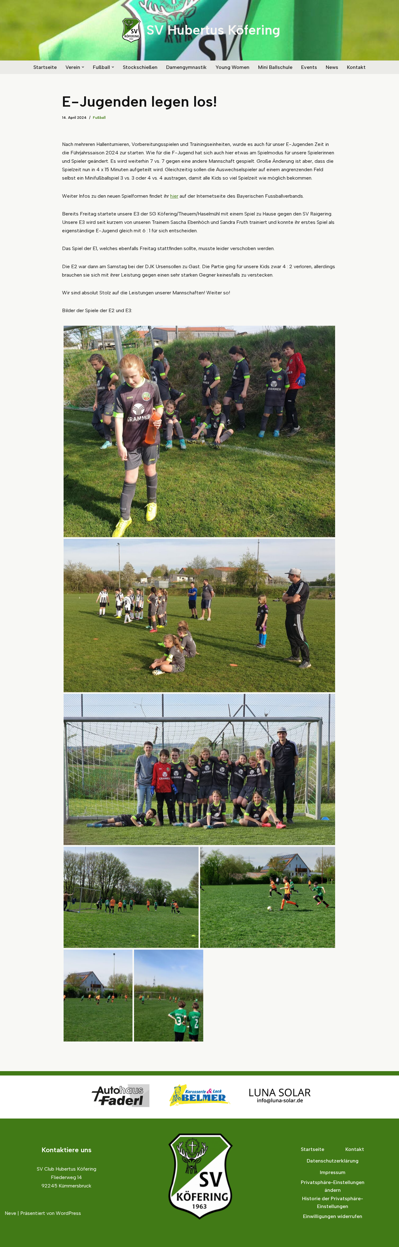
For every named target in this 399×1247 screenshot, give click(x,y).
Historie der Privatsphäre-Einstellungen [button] (332, 1203)
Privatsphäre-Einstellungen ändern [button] (332, 1186)
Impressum (332, 1172)
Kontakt (356, 67)
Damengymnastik (186, 67)
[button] (83, 67)
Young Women (232, 67)
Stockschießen (140, 67)
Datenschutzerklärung (332, 1161)
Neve (10, 1213)
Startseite (45, 67)
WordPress (68, 1213)
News (332, 67)
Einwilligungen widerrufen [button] (332, 1216)
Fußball (99, 117)
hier (174, 196)
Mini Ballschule (275, 67)
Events (309, 67)
